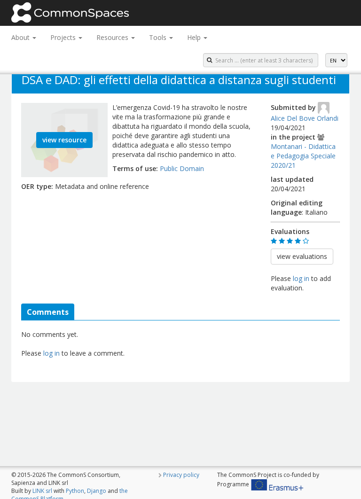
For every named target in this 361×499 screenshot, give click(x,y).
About (21, 37)
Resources (113, 37)
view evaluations (302, 256)
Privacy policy (181, 475)
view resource (64, 139)
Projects (64, 37)
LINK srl (42, 491)
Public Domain (182, 168)
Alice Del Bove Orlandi (304, 118)
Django (96, 491)
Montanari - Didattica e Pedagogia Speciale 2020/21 (303, 156)
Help (195, 37)
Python (75, 491)
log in (301, 278)
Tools (158, 37)
